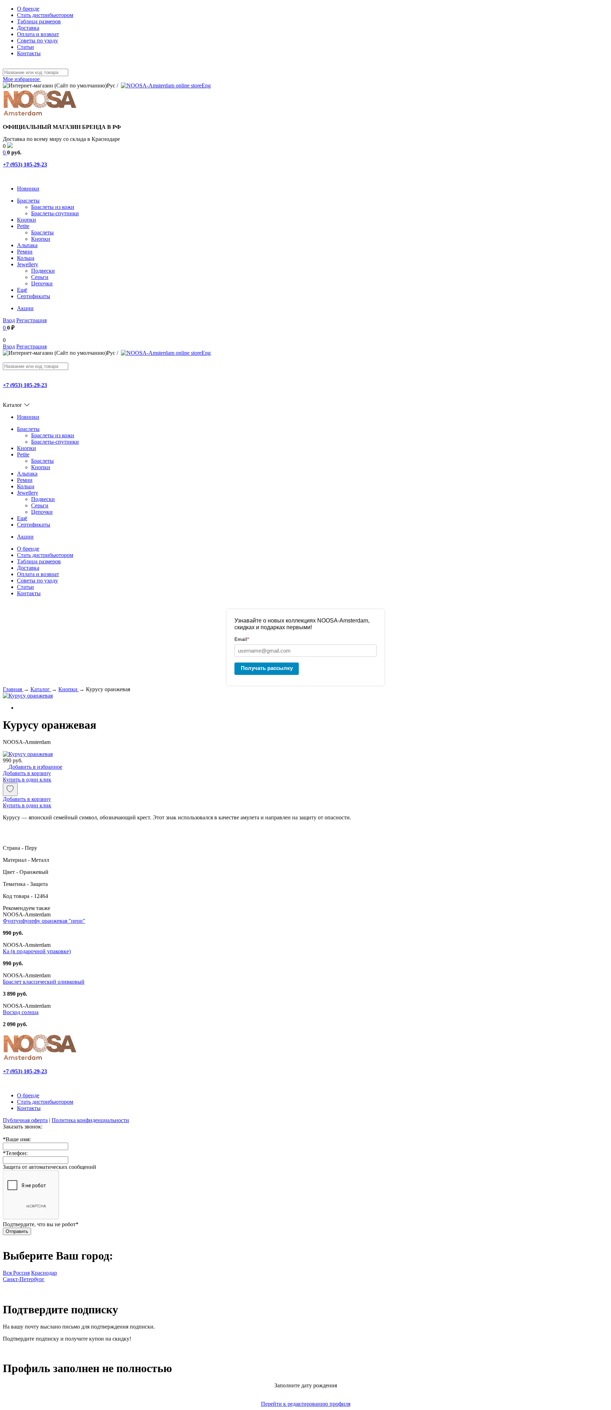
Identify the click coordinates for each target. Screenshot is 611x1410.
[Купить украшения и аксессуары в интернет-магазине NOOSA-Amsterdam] (40, 1059)
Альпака (27, 245)
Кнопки (26, 220)
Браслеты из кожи (52, 207)
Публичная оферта (25, 1120)
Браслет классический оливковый (44, 982)
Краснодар (44, 1273)
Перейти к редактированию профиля (305, 1404)
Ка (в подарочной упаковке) (37, 951)
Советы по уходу (37, 41)
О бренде (28, 9)
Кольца (25, 258)
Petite (23, 226)
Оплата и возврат (38, 34)
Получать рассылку (267, 668)
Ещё (22, 290)
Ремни (25, 252)
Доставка (28, 28)
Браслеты (28, 201)
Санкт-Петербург (24, 1279)
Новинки (28, 189)
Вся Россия (16, 1273)
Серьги (39, 277)
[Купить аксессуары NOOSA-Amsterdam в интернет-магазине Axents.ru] (40, 115)
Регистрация (31, 320)
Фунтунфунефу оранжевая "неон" (44, 921)
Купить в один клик (27, 780)
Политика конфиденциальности (90, 1120)
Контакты (29, 53)
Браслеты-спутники (55, 213)
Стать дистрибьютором (45, 15)
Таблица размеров (39, 21)
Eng (206, 86)
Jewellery (27, 264)
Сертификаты (33, 296)
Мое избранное (22, 79)
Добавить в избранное (34, 767)
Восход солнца (21, 1012)
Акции (25, 308)
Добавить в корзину (27, 773)
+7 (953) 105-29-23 (25, 164)
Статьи (25, 47)
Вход (9, 320)
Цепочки (42, 283)
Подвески (43, 271)
